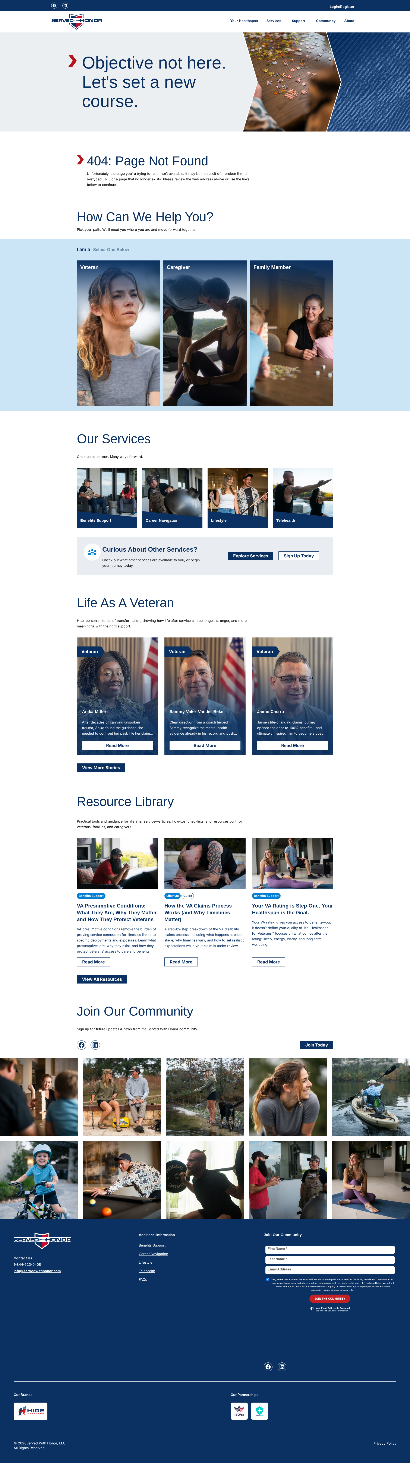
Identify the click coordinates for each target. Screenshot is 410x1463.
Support (298, 21)
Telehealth (147, 1271)
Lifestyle (145, 1262)
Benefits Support (152, 1245)
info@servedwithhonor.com (37, 1271)
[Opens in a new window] (54, 6)
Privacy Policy (384, 1443)
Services (273, 21)
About (349, 21)
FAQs (143, 1279)
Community (326, 21)
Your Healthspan (244, 21)
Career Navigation (153, 1254)
